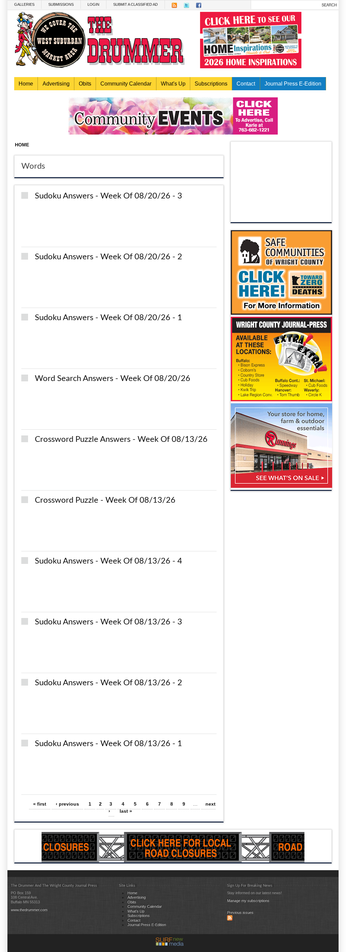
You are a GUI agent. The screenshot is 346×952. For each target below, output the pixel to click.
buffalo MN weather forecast (281, 215)
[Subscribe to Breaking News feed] (229, 919)
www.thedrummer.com (29, 910)
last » (126, 811)
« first (39, 804)
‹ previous (67, 804)
